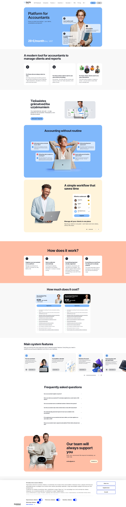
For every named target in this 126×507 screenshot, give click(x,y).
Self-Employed (37, 2)
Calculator (68, 2)
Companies (45, 2)
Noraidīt (106, 492)
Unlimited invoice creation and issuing (46, 317)
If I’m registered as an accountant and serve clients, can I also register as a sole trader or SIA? (61, 418)
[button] (87, 229)
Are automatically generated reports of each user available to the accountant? (59, 412)
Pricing (79, 2)
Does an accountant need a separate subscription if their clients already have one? (62, 423)
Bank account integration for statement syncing (47, 319)
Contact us (94, 461)
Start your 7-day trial (37, 118)
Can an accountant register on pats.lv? (53, 393)
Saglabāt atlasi (106, 487)
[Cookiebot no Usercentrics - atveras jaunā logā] (17, 504)
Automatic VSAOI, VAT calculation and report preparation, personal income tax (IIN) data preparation (49, 316)
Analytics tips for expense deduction (45, 324)
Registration (49, 305)
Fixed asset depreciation (43, 321)
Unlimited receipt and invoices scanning (46, 322)
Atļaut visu (106, 483)
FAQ (74, 2)
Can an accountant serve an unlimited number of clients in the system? (60, 403)
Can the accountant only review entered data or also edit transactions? (60, 407)
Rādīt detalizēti (29, 504)
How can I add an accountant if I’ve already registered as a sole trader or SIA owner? (61, 398)
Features (52, 2)
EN (83, 2)
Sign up (93, 2)
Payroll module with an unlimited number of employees (49, 329)
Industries (60, 2)
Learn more (31, 369)
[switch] (58, 500)
